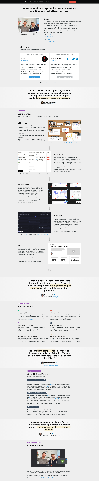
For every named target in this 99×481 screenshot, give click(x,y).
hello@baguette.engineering (45, 477)
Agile (48, 395)
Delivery (49, 39)
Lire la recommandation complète (51, 105)
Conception (50, 38)
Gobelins (52, 340)
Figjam (72, 142)
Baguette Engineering (27, 1)
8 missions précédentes (52, 82)
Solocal (31, 319)
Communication (51, 41)
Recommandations (40, 1)
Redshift (47, 386)
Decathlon (55, 296)
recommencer (50, 273)
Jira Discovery (77, 142)
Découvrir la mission (34, 77)
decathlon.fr (54, 60)
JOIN (52, 103)
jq (69, 384)
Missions (34, 1)
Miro (67, 142)
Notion (69, 142)
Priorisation (50, 36)
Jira (47, 234)
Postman (52, 384)
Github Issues (38, 234)
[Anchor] (19, 47)
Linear (27, 234)
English (66, 1)
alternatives (58, 398)
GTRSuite (56, 364)
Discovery (49, 34)
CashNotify (47, 1)
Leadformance (34, 318)
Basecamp (44, 234)
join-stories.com (25, 60)
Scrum (30, 397)
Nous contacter (72, 1)
